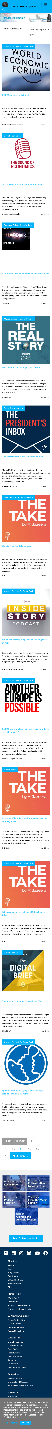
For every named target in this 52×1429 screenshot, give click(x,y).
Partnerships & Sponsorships (20, 1385)
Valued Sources (14, 1283)
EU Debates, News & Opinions (22, 6)
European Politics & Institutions (18, 225)
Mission (11, 1265)
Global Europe (10, 770)
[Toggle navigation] (45, 4)
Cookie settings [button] (11, 1423)
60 (29, 1148)
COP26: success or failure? (15, 95)
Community (13, 1301)
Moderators (13, 1363)
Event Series (13, 1349)
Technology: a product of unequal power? (23, 184)
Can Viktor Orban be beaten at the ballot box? (25, 273)
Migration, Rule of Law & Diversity (18, 319)
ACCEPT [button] (25, 1423)
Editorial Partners (15, 1280)
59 (21, 1148)
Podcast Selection (16, 1331)
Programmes (13, 1272)
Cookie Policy (9, 1417)
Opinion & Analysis (16, 1327)
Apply (32, 34)
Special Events (14, 1353)
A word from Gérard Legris (19, 1309)
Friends (11, 1287)
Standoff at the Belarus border (18, 546)
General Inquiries (15, 1378)
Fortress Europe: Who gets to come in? (21, 367)
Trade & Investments (13, 408)
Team (10, 1269)
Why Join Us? (13, 1298)
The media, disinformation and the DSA (22, 1001)
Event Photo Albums (17, 1367)
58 (13, 1148)
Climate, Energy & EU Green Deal (18, 46)
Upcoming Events (15, 1345)
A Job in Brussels (15, 1396)
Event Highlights (15, 1356)
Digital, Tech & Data (12, 136)
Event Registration (16, 1342)
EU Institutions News (17, 1320)
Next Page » (20, 1155)
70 (5, 1155)
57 (5, 1148)
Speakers (12, 1360)
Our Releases (13, 1276)
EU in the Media (14, 1323)
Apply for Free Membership (26, 1238)
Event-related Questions (19, 1382)
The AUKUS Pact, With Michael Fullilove (22, 456)
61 (37, 1148)
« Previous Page (15, 1141)
